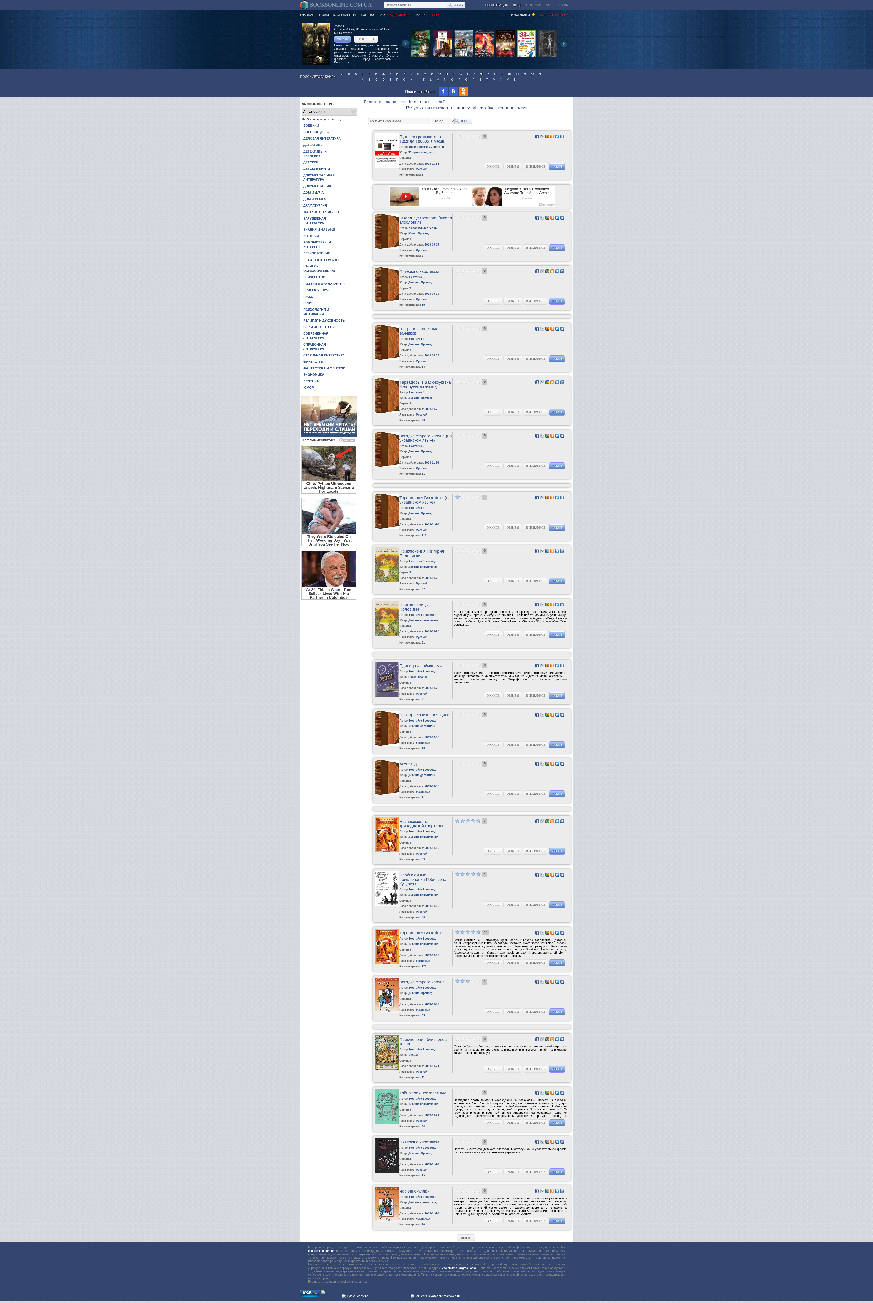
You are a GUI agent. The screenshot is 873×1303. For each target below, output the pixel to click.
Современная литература (315, 336)
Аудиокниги (400, 15)
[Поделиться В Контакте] (562, 136)
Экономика (313, 374)
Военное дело (316, 132)
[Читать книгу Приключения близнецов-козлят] (387, 1069)
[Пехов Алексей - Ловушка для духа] (484, 57)
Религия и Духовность (324, 320)
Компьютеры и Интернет (317, 245)
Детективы (313, 145)
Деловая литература (322, 138)
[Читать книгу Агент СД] (387, 794)
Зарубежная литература (314, 221)
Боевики (311, 125)
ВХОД (517, 5)
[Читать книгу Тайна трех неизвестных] (387, 1123)
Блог (436, 15)
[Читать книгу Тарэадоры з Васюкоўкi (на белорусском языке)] (387, 412)
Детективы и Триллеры (315, 154)
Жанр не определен (321, 212)
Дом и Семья (314, 199)
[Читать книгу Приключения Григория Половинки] (387, 581)
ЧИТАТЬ (342, 39)
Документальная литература (319, 177)
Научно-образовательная (319, 268)
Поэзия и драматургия (324, 284)
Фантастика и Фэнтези (324, 368)
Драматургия (315, 205)
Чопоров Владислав (423, 228)
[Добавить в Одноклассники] (552, 136)
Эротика (311, 381)
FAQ (382, 15)
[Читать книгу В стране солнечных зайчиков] (387, 359)
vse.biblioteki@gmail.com (459, 1268)
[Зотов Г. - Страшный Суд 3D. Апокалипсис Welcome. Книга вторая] (316, 64)
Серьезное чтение (320, 327)
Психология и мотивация (316, 312)
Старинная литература (324, 355)
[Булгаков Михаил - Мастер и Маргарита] (547, 57)
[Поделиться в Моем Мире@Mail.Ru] (547, 136)
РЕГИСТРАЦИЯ (496, 5)
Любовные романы (321, 260)
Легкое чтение (316, 253)
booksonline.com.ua (321, 1251)
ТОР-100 (367, 15)
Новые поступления (337, 15)
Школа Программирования (427, 146)
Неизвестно (314, 277)
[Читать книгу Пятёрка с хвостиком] (387, 301)
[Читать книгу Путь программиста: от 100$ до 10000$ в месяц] (387, 166)
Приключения (316, 290)
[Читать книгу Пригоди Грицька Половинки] (387, 634)
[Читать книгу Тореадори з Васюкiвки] (387, 963)
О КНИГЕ (493, 166)
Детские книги (316, 168)
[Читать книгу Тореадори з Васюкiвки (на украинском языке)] (387, 527)
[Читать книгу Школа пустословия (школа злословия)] (387, 248)
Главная (307, 15)
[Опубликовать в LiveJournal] (542, 136)
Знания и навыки (319, 229)
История (311, 236)
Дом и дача (313, 192)
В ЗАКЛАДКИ (521, 15)
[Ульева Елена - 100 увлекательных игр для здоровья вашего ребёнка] (526, 57)
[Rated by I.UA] (331, 1296)
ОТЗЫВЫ (513, 166)
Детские (310, 162)
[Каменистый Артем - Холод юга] (463, 57)
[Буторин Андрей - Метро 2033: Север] (420, 57)
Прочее (309, 303)
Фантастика (314, 361)
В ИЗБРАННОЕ (366, 39)
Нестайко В (417, 277)
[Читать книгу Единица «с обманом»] (387, 695)
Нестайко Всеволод (422, 561)
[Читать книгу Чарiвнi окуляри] (387, 1221)
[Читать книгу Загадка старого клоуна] (387, 1012)
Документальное (319, 186)
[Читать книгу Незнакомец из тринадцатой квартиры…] (387, 851)
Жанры (421, 15)
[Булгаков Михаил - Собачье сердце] (442, 57)
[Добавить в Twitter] (557, 136)
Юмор (308, 387)
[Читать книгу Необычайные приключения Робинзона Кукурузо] (387, 905)
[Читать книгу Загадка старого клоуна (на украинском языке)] (387, 466)
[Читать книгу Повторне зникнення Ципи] (387, 745)
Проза (308, 296)
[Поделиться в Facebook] (537, 136)
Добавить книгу (554, 15)
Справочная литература (314, 347)
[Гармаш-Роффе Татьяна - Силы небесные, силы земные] (505, 57)
